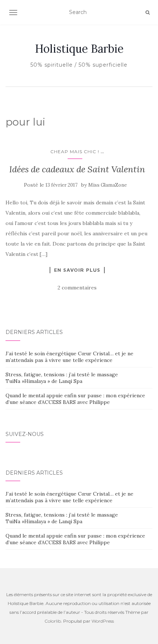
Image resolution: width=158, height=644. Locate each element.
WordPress (102, 621)
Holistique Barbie (79, 48)
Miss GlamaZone (107, 185)
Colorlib (52, 621)
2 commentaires (77, 287)
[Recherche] (147, 12)
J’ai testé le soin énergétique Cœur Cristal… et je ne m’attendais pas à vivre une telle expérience (69, 356)
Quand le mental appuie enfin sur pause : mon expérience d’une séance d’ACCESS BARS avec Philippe (75, 398)
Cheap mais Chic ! (74, 151)
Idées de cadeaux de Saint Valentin (77, 169)
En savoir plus (77, 270)
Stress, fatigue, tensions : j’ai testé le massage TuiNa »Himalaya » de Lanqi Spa (62, 377)
